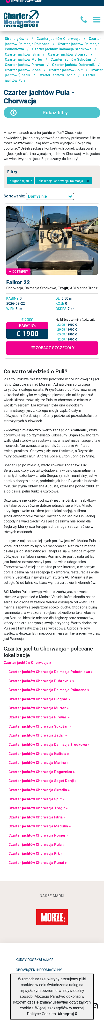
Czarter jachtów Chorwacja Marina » (38, 763)
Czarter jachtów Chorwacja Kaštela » (38, 754)
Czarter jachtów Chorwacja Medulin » (39, 826)
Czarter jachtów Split (65, 70)
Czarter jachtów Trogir (56, 75)
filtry (55, 113)
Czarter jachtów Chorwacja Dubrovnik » (41, 681)
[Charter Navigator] (21, 18)
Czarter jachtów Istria (22, 54)
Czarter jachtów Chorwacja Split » (36, 799)
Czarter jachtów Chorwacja (59, 39)
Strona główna (16, 39)
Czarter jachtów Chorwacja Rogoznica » (41, 772)
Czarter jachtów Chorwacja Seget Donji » (42, 781)
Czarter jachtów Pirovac (24, 65)
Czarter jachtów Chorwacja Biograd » (39, 699)
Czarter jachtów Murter (23, 60)
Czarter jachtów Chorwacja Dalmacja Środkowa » (48, 745)
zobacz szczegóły (54, 348)
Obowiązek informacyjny (39, 970)
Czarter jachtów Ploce (23, 70)
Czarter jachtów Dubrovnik (73, 65)
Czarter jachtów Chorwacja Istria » (36, 817)
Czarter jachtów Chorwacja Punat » (37, 863)
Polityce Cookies (41, 1014)
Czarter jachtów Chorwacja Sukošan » (39, 726)
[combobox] (50, 196)
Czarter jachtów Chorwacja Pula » (36, 845)
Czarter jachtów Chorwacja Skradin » (39, 790)
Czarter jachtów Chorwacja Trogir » (37, 808)
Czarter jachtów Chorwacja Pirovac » (38, 717)
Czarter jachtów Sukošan (71, 60)
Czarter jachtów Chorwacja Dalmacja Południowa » (50, 672)
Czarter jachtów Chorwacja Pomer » (38, 835)
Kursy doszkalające (34, 960)
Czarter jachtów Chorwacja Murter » (38, 708)
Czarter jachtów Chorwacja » (27, 663)
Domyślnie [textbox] (37, 196)
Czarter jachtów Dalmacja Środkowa (61, 49)
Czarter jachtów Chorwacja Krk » (35, 854)
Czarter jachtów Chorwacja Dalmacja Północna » (48, 690)
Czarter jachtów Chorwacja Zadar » (37, 735)
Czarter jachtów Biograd (68, 54)
